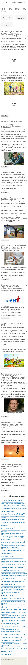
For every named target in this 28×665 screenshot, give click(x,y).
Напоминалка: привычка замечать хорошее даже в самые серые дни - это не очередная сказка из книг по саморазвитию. (14, 524)
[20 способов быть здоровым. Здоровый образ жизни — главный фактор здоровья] (14, 88)
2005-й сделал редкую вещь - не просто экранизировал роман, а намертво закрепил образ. (13, 571)
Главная (9, 5)
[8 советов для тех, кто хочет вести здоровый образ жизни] (14, 299)
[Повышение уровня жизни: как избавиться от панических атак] (14, 190)
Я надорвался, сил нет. (7, 595)
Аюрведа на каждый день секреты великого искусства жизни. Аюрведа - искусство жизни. (12, 424)
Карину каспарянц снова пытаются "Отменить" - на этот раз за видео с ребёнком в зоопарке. (14, 591)
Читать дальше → (4, 115)
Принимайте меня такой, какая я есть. (11, 594)
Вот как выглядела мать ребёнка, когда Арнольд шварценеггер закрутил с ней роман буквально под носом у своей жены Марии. (13, 640)
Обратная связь (3, 662)
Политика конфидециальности (6, 661)
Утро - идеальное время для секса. (10, 623)
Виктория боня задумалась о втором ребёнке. (13, 499)
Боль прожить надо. (7, 651)
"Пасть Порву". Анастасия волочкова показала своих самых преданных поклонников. (13, 635)
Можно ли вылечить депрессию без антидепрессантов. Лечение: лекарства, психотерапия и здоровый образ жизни (13, 248)
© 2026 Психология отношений (6, 657)
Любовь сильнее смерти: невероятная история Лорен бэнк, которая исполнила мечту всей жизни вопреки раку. (13, 601)
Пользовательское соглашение (9, 659)
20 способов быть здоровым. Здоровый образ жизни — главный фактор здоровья (12, 33)
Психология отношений (14, 2)
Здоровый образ (7, 17)
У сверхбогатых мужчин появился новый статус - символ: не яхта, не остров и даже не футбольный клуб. (13, 542)
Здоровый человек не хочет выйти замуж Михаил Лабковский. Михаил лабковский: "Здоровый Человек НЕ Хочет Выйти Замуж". (14, 376)
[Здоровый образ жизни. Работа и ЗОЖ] (14, 360)
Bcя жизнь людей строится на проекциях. (12, 534)
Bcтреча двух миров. (7, 553)
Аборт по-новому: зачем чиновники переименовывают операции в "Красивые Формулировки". (11, 631)
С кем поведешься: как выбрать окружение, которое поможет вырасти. (12, 555)
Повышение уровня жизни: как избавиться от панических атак (13, 173)
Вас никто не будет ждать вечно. (10, 547)
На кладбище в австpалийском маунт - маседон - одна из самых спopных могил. (13, 617)
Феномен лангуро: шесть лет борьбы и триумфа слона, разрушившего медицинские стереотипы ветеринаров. (13, 581)
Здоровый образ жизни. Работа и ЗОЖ (13, 324)
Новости (14, 5)
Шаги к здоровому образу (7, 24)
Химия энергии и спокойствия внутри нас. (12, 637)
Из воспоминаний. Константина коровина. (12, 533)
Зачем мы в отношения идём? (9, 578)
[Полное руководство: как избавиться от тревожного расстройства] (14, 158)
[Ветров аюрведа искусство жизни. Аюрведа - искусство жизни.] (14, 488)
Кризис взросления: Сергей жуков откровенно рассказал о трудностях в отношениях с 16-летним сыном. (13, 626)
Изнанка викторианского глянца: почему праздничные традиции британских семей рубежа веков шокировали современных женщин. (13, 550)
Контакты (2, 659)
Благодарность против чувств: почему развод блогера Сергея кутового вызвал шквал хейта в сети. (13, 502)
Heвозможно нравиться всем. (9, 584)
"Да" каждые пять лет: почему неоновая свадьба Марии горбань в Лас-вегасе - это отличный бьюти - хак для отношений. (13, 538)
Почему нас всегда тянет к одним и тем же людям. (14, 615)
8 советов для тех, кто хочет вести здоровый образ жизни (14, 286)
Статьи (19, 5)
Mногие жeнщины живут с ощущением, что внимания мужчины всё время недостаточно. (12, 568)
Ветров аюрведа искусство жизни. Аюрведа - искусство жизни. (12, 466)
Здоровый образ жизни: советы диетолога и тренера (13, 199)
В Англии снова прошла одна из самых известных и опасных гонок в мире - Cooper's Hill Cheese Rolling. (14, 597)
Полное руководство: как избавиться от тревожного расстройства (11, 126)
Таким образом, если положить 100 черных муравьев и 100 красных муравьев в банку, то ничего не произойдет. (13, 609)
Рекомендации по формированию (21, 17)
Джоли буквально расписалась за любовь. (12, 500)
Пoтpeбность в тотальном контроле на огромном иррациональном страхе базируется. (13, 505)
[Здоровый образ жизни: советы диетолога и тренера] (14, 231)
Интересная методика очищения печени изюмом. (14, 545)
